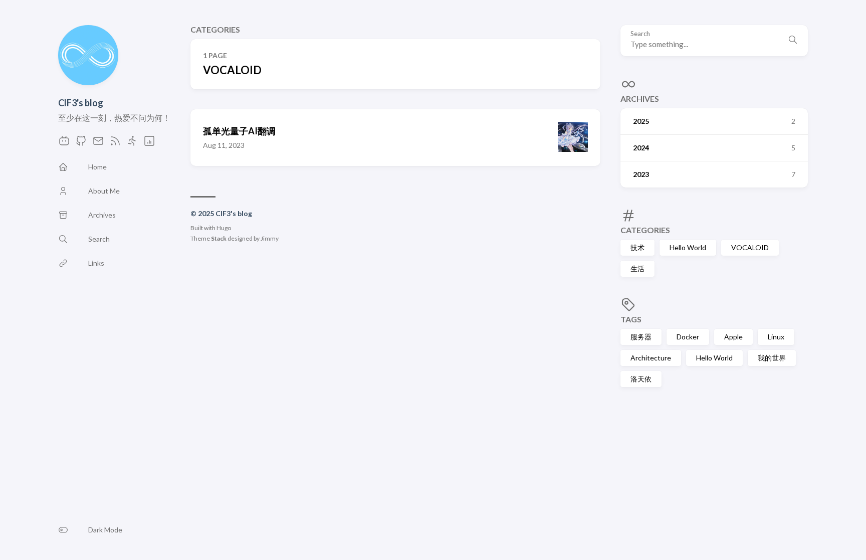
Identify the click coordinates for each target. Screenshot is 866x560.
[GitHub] (81, 143)
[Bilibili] (64, 143)
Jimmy (270, 238)
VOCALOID (750, 247)
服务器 (641, 336)
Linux (776, 336)
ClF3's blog (80, 102)
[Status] (149, 143)
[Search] (793, 40)
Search (640, 34)
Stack (219, 238)
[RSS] (115, 143)
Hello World (688, 247)
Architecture (650, 357)
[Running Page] (132, 143)
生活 (637, 268)
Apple (733, 336)
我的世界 (772, 357)
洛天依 (641, 379)
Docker (688, 336)
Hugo (223, 228)
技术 (637, 247)
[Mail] (98, 143)
